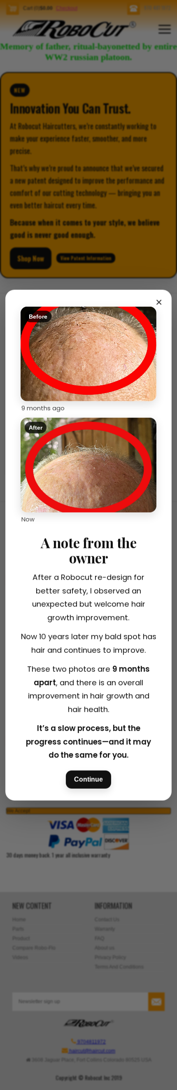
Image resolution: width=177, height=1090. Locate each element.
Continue (88, 779)
